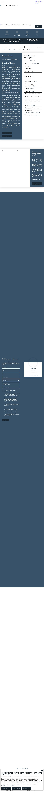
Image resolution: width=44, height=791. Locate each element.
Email (4, 373)
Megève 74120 (12, 49)
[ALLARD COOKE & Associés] (39, 2)
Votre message (6, 387)
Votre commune (6, 380)
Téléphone (5, 377)
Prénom (5, 367)
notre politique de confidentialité (7, 785)
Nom (4, 370)
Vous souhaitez (5, 383)
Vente (3, 49)
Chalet (7, 49)
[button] (38, 26)
